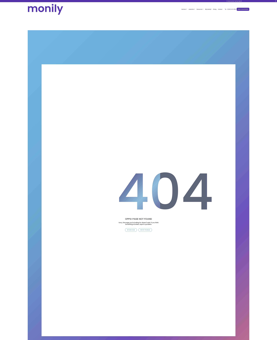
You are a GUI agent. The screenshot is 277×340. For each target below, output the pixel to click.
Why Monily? (208, 9)
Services (183, 9)
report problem (145, 230)
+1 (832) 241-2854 (231, 9)
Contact (220, 9)
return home (131, 230)
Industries (191, 9)
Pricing (214, 9)
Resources (199, 9)
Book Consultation (243, 9)
